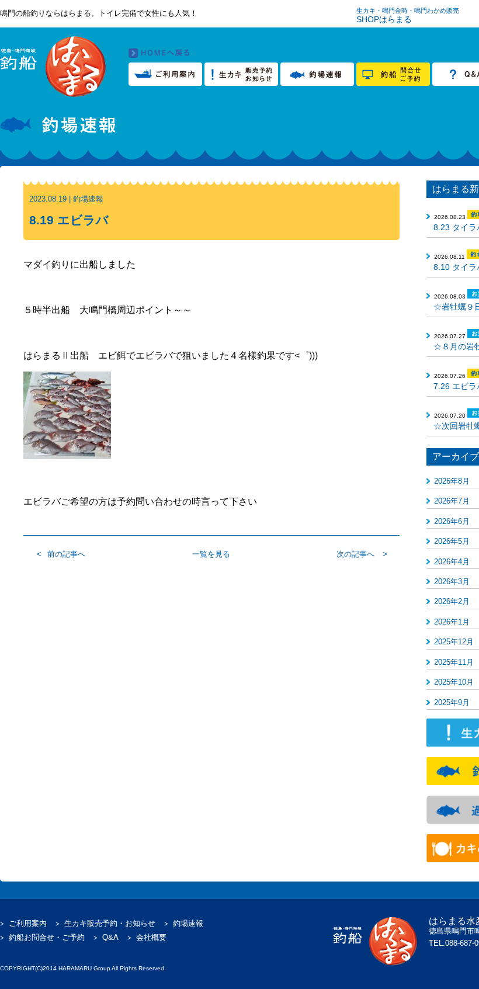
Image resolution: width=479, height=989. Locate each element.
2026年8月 (452, 481)
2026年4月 (452, 561)
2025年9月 (452, 702)
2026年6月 (452, 521)
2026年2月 (452, 601)
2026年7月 (452, 501)
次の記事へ (355, 554)
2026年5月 (452, 541)
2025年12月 (454, 641)
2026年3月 (452, 581)
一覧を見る (211, 554)
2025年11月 (454, 662)
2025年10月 (454, 682)
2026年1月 (452, 621)
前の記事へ (66, 554)
